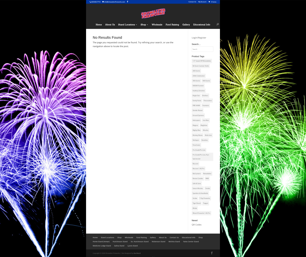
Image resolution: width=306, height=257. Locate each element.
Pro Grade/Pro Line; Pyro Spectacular (201, 157)
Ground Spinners (198, 115)
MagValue (204, 125)
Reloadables (207, 174)
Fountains (205, 105)
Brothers (205, 96)
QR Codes (197, 224)
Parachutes (196, 145)
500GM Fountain (198, 86)
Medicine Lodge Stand (102, 246)
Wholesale (157, 25)
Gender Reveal (197, 110)
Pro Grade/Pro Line (199, 150)
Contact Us (192, 2)
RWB (207, 178)
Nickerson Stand (158, 241)
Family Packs (197, 101)
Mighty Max (196, 130)
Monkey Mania (197, 135)
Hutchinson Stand (120, 241)
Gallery (186, 25)
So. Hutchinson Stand (140, 241)
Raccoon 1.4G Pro (198, 169)
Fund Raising (172, 25)
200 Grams (196, 71)
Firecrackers (208, 101)
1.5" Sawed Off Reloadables (202, 61)
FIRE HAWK (196, 105)
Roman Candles (198, 178)
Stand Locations (126, 25)
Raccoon (195, 164)
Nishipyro (196, 140)
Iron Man (206, 120)
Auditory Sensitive (199, 91)
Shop (143, 25)
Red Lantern (197, 174)
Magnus (195, 125)
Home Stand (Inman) (101, 241)
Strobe (195, 198)
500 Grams (206, 81)
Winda (195, 208)
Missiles (205, 130)
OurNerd (137, 253)
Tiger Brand (197, 203)
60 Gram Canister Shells (201, 66)
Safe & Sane (197, 183)
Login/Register (199, 37)
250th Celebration (199, 76)
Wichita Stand (174, 241)
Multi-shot (208, 135)
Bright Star (196, 96)
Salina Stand (119, 246)
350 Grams (196, 81)
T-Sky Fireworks (205, 198)
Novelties (205, 140)
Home (99, 25)
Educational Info (201, 25)
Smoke (207, 188)
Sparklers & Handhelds (200, 193)
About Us (110, 25)
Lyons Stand (133, 246)
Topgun (205, 203)
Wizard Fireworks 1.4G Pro (201, 213)
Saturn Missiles (198, 188)
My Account (202, 2)
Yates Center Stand (191, 241)
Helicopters (196, 120)
